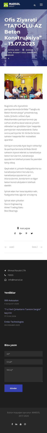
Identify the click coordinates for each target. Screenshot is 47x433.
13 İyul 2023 (13, 50)
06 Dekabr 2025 (12, 325)
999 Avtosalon (11, 300)
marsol (29, 50)
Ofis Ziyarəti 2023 (17, 52)
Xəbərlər (31, 52)
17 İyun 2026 (10, 316)
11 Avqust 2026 (11, 304)
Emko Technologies (14, 321)
